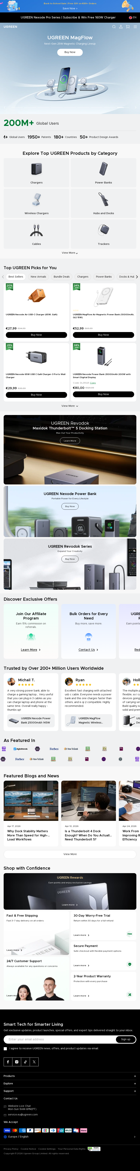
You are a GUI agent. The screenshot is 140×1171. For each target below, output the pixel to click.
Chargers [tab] (82, 277)
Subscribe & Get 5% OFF (70, 52)
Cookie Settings (47, 1149)
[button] (4, 107)
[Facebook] (8, 1062)
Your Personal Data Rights (71, 1149)
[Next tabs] (137, 277)
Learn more (13, 950)
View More (68, 406)
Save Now (69, 8)
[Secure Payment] (103, 955)
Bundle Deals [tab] (62, 277)
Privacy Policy (11, 1149)
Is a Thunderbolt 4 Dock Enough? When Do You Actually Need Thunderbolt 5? (88, 835)
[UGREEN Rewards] (70, 891)
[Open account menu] (120, 26)
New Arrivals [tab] (38, 277)
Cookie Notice (28, 1149)
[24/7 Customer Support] (36, 979)
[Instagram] (16, 1062)
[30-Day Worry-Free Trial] (103, 925)
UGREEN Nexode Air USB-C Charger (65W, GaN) (31, 314)
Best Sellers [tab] (16, 277)
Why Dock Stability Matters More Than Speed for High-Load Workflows (27, 835)
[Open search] (113, 26)
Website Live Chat (19, 1106)
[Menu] (135, 27)
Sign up (125, 1039)
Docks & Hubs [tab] (127, 277)
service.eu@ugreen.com (23, 1114)
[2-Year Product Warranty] (103, 986)
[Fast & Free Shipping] (36, 933)
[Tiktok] (25, 1062)
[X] (34, 1062)
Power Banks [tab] (104, 277)
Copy (93, 383)
